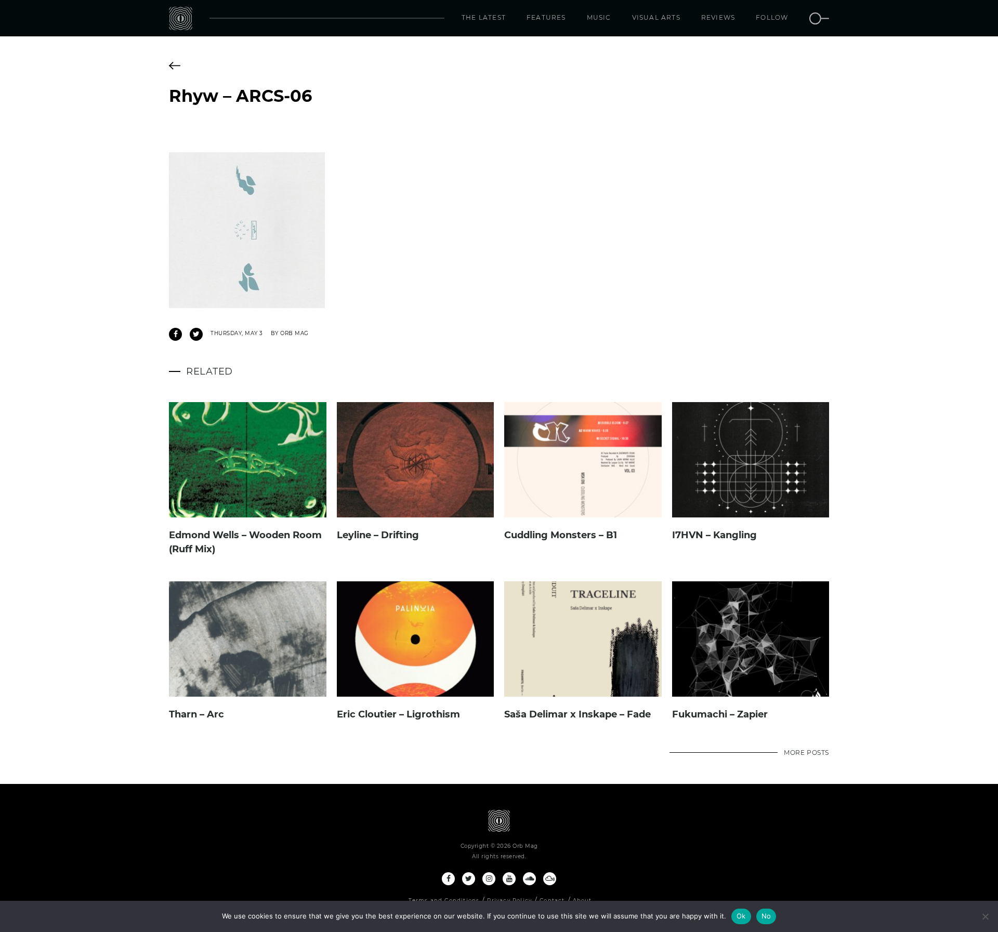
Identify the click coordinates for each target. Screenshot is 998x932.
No (766, 916)
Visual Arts (656, 17)
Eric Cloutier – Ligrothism (398, 714)
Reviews (718, 17)
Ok (741, 916)
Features (546, 17)
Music (599, 17)
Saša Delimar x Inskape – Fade (577, 714)
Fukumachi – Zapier (720, 714)
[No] (985, 916)
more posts (806, 752)
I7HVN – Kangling (714, 535)
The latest (484, 17)
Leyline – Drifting (378, 535)
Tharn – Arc (196, 714)
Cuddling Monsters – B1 (560, 535)
